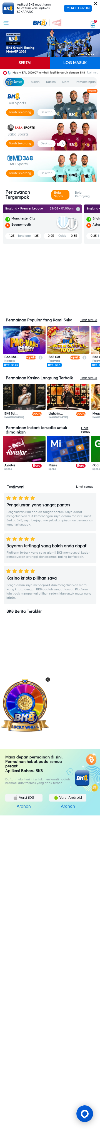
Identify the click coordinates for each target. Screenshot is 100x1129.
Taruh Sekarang (20, 112)
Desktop (46, 112)
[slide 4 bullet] (88, 54)
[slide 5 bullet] (91, 54)
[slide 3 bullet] (86, 54)
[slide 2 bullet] (82, 54)
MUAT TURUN (78, 8)
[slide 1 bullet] (78, 54)
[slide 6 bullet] (93, 54)
